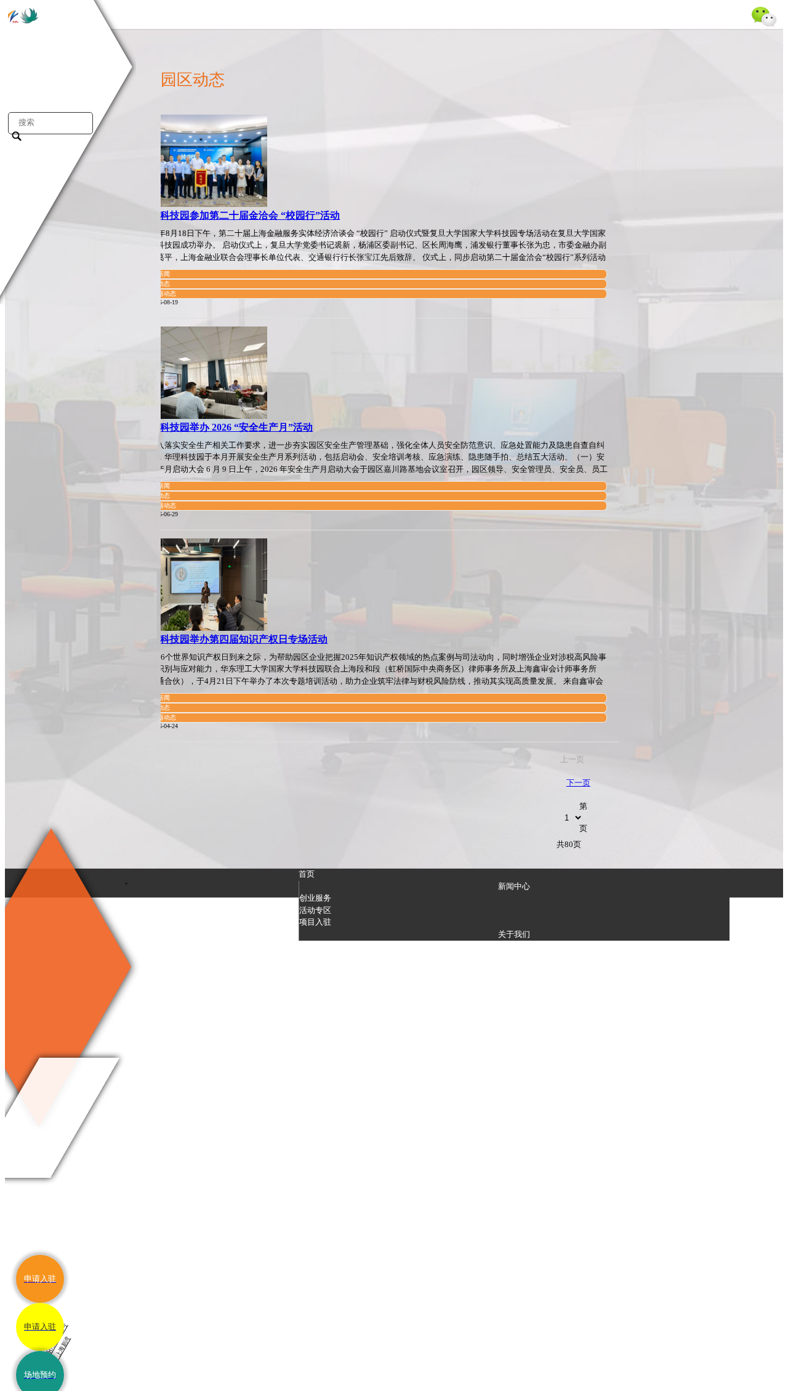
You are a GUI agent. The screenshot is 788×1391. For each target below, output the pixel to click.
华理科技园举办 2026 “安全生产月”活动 (226, 427)
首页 (307, 873)
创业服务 (315, 897)
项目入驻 (315, 922)
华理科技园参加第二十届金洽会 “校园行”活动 (240, 215)
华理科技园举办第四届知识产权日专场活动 (234, 639)
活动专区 (315, 910)
